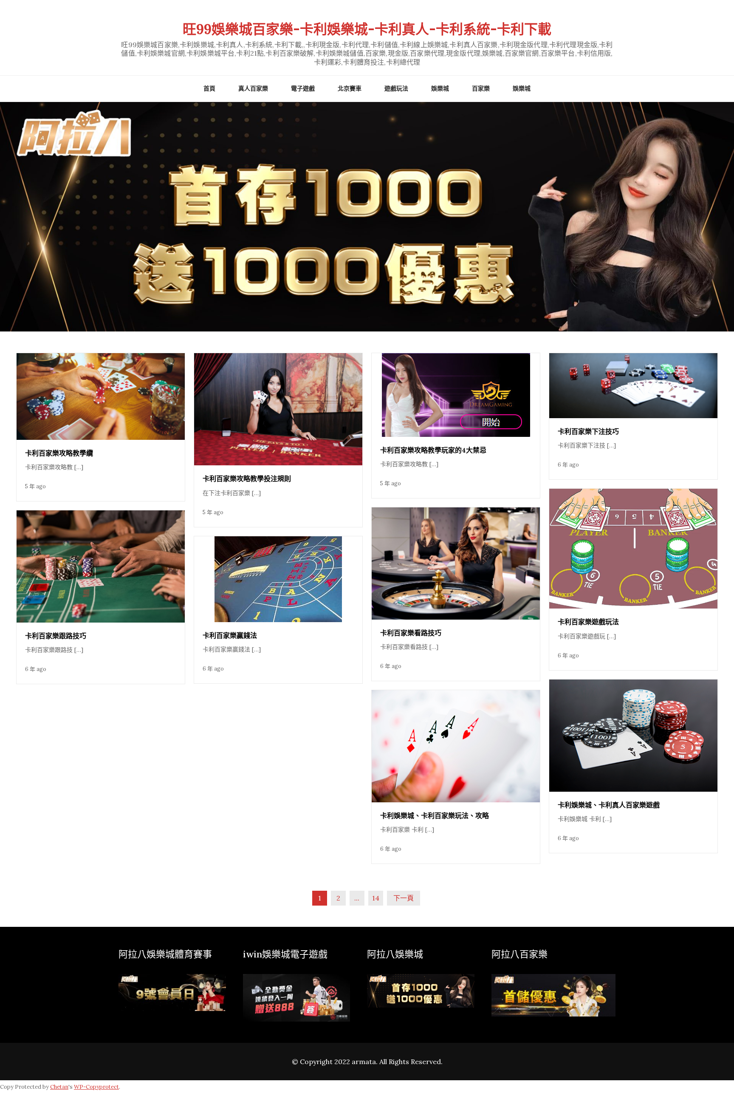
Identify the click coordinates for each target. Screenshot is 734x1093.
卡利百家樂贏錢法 (230, 635)
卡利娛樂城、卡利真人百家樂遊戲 (609, 805)
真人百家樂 (253, 88)
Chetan (59, 1086)
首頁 (209, 88)
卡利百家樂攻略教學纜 (59, 453)
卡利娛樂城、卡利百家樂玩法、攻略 (434, 815)
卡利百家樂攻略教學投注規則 (247, 478)
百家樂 (481, 88)
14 (375, 898)
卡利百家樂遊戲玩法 (588, 621)
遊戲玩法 (396, 88)
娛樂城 (440, 88)
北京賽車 (349, 88)
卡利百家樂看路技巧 (410, 633)
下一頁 (403, 898)
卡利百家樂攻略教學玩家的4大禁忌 (433, 450)
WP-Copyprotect (96, 1086)
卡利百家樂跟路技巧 (55, 635)
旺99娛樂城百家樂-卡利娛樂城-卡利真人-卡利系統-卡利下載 (367, 29)
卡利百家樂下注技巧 (588, 431)
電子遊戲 (303, 88)
